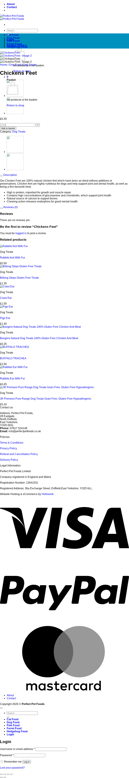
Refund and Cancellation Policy (19, 454)
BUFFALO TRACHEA (13, 358)
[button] (7, 76)
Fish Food (13, 40)
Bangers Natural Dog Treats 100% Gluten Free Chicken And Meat (39, 338)
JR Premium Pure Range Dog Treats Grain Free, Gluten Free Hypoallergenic (45, 398)
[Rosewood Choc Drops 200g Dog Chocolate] (15, 113)
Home (3, 64)
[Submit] (8, 717)
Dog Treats (29, 64)
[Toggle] (1, 175)
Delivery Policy (9, 459)
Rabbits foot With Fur (12, 257)
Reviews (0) (10, 207)
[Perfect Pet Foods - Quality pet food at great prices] (12, 17)
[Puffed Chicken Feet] (15, 95)
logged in (21, 233)
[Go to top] (1, 707)
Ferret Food (14, 43)
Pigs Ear (5, 318)
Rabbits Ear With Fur (12, 378)
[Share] (8, 774)
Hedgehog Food (17, 47)
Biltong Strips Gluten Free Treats (19, 277)
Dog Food (13, 37)
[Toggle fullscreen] (4, 774)
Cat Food (12, 34)
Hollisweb (48, 494)
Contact (12, 7)
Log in (27, 762)
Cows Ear (6, 297)
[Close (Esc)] (11, 774)
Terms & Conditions (11, 442)
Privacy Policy (8, 448)
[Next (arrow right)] (4, 777)
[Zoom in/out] (1, 774)
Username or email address (17, 749)
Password (7, 755)
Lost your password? (12, 767)
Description (10, 175)
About (11, 4)
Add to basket (8, 128)
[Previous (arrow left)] (1, 777)
